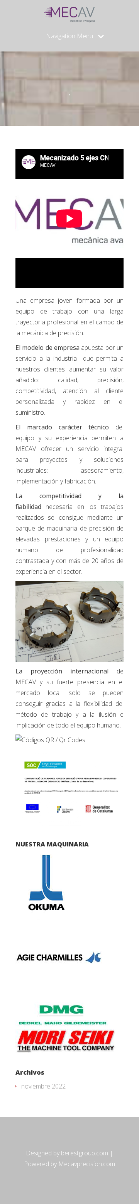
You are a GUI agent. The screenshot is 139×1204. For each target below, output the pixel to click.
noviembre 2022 (43, 1086)
